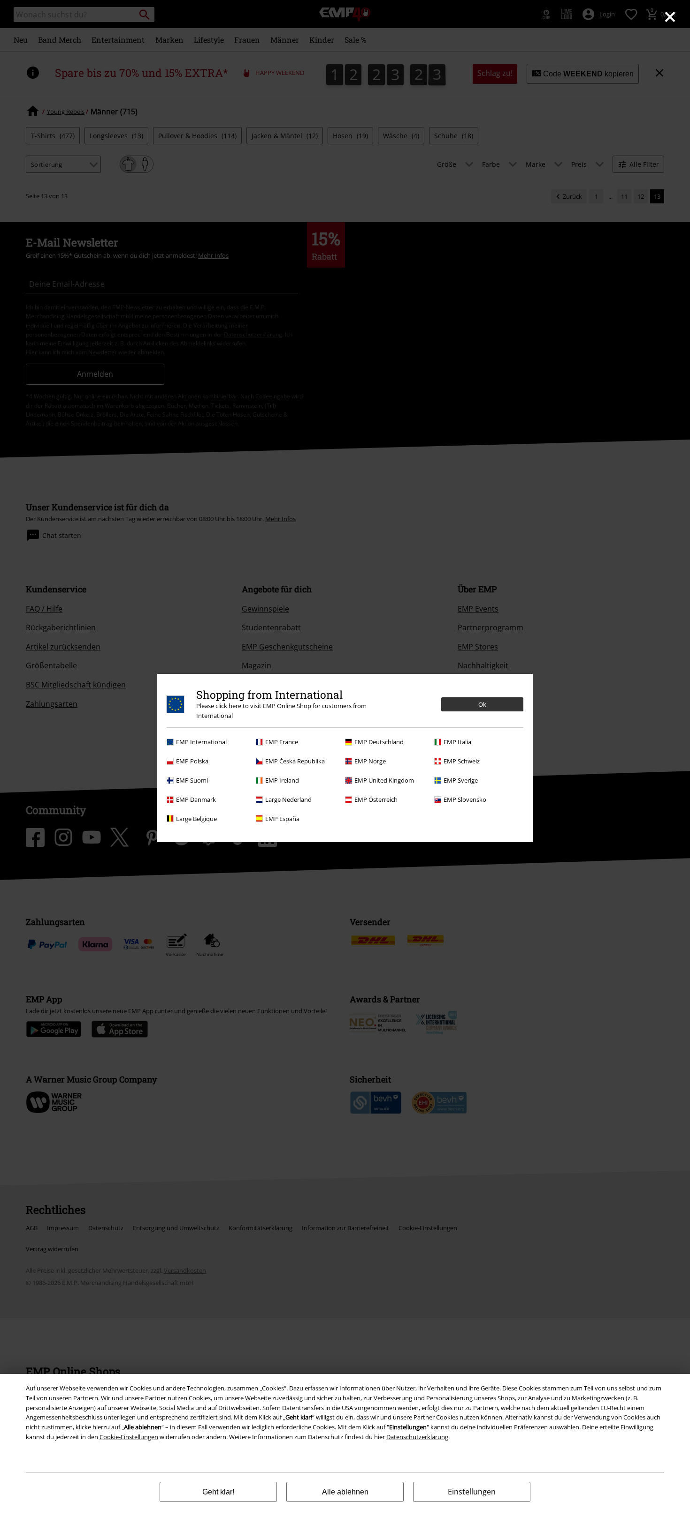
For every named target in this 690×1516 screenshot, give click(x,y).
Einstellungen (472, 1491)
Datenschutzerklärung (417, 1437)
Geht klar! (218, 1492)
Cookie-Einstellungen (129, 1437)
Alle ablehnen (345, 1492)
